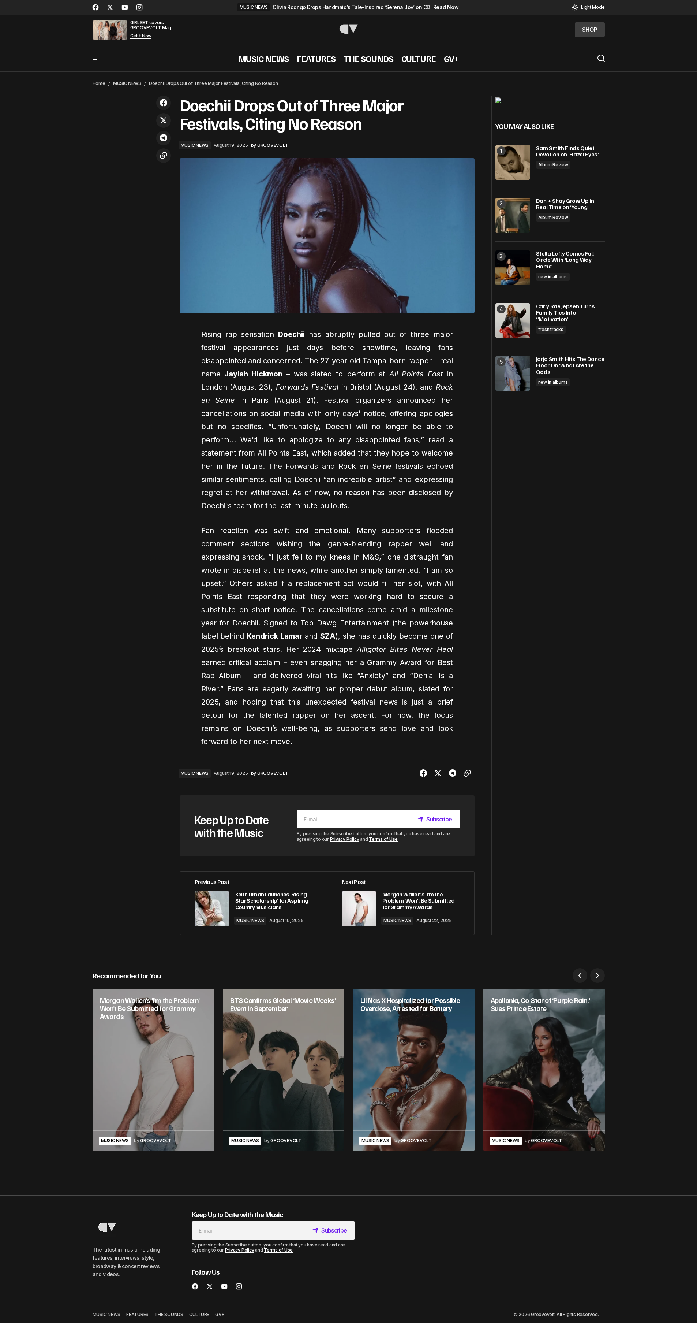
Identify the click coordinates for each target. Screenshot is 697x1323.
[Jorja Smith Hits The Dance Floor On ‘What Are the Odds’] (512, 373)
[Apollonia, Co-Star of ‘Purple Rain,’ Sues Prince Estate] (544, 1070)
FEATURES (137, 1314)
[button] (588, 7)
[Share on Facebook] (163, 103)
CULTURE (199, 1314)
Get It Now (141, 35)
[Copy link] (163, 155)
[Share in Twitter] (163, 120)
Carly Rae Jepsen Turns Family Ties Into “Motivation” (565, 313)
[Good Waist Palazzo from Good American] (498, 100)
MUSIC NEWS (254, 7)
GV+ (219, 1314)
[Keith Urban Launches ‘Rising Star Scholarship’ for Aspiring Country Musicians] (253, 903)
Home (99, 83)
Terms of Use (383, 839)
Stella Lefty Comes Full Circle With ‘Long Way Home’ (565, 260)
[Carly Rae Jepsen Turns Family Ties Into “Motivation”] (512, 320)
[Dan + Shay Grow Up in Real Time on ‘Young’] (512, 215)
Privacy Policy (344, 839)
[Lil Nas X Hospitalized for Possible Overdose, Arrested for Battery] (414, 1070)
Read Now (446, 7)
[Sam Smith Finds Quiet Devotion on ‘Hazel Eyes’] (512, 162)
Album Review (553, 164)
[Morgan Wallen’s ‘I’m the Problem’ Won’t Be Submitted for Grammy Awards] (400, 903)
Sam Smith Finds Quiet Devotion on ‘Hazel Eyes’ (567, 151)
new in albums (553, 276)
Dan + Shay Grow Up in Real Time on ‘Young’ (565, 204)
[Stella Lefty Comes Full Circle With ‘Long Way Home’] (512, 267)
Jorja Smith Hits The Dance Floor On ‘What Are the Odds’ (570, 365)
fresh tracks (550, 329)
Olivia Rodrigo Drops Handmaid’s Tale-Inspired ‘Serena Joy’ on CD (351, 7)
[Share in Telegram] (163, 138)
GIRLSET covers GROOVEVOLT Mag (151, 25)
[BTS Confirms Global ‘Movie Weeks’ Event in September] (283, 1070)
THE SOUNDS (168, 1314)
